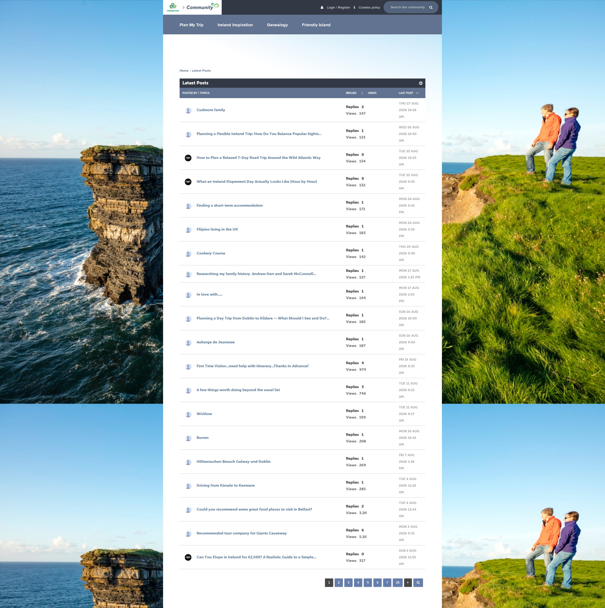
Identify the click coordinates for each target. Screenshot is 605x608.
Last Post (406, 93)
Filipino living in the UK (217, 229)
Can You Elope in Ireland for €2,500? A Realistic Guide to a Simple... (256, 557)
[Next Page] (408, 582)
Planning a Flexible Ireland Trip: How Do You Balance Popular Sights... (259, 133)
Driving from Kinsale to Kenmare (226, 485)
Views (372, 93)
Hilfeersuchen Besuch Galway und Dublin (234, 461)
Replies (351, 93)
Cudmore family (211, 110)
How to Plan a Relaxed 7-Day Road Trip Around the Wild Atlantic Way (259, 157)
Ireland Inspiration (235, 25)
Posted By (190, 93)
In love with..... (209, 294)
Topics (204, 93)
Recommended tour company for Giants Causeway (242, 533)
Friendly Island (316, 25)
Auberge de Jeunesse (216, 342)
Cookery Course (211, 253)
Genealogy (277, 25)
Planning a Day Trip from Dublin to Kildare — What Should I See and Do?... (263, 318)
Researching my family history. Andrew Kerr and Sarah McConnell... (256, 273)
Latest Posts (201, 70)
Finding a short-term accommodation (230, 205)
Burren (203, 437)
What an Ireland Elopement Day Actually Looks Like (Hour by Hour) (257, 181)
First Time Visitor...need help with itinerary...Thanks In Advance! (253, 366)
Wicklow (204, 413)
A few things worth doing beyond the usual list (238, 390)
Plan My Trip (191, 25)
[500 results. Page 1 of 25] (418, 582)
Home (184, 70)
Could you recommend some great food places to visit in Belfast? (254, 509)
